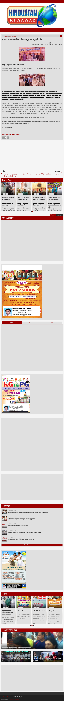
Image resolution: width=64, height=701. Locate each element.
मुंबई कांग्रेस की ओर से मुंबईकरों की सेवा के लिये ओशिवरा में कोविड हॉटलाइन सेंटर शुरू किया (28, 512)
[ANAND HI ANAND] (23, 602)
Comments (32, 323)
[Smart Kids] (55, 602)
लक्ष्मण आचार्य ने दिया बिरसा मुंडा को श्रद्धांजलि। (23, 39)
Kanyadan (36, 611)
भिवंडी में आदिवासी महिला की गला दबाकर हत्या (18, 525)
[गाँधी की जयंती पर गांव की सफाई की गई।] (39, 188)
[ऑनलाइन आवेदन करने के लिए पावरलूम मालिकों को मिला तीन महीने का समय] (4, 532)
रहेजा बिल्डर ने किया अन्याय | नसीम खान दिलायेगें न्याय (16, 648)
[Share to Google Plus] (13, 190)
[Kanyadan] (39, 602)
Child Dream (6, 611)
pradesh (6, 36)
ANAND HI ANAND (24, 611)
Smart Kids (52, 611)
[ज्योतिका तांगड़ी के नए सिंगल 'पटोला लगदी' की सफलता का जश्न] (48, 656)
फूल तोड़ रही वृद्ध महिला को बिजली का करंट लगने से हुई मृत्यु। (21, 539)
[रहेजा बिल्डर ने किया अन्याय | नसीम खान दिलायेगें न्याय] (32, 640)
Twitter (5, 137)
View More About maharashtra (32, 545)
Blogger (52, 215)
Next (61, 188)
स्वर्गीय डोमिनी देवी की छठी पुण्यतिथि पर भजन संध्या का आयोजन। (23, 199)
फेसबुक (11, 322)
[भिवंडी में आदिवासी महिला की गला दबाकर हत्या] (4, 525)
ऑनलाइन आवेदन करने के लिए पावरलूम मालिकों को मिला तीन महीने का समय (24, 532)
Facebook (3, 137)
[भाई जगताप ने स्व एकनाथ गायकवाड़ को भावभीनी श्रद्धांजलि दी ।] (4, 518)
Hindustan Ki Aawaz (38, 44)
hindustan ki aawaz (14, 699)
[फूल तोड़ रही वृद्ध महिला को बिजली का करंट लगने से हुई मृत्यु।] (4, 538)
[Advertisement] (32, 154)
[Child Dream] (8, 602)
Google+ (8, 137)
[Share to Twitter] (11, 190)
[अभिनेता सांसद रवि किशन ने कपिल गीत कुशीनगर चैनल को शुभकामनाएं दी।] (55, 188)
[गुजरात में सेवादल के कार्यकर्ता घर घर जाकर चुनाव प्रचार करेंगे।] (16, 656)
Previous (2, 188)
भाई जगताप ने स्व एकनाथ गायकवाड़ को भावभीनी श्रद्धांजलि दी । (22, 519)
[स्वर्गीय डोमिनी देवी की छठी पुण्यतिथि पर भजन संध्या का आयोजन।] (23, 188)
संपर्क (52, 323)
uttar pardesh (12, 36)
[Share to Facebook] (9, 190)
